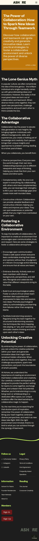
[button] (36, 2)
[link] (9, 459)
